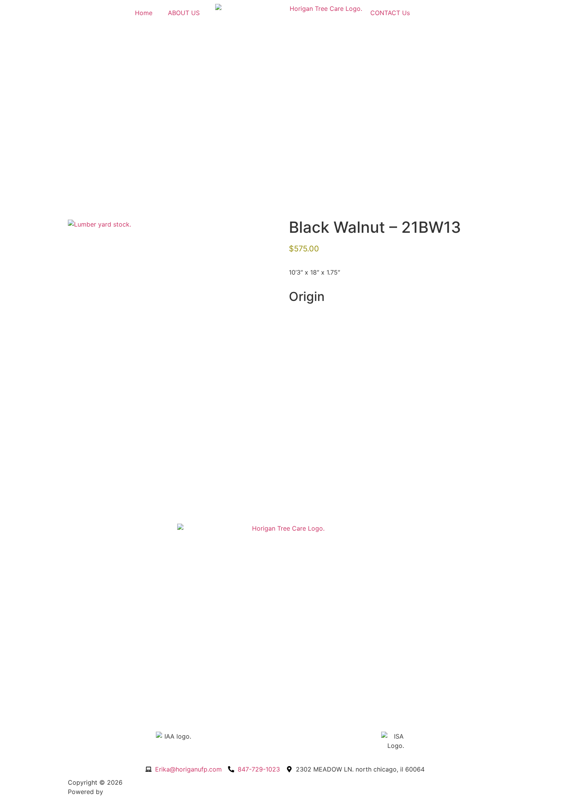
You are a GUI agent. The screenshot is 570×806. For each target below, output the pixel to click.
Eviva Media (123, 792)
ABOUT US (184, 13)
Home (143, 13)
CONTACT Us (390, 13)
